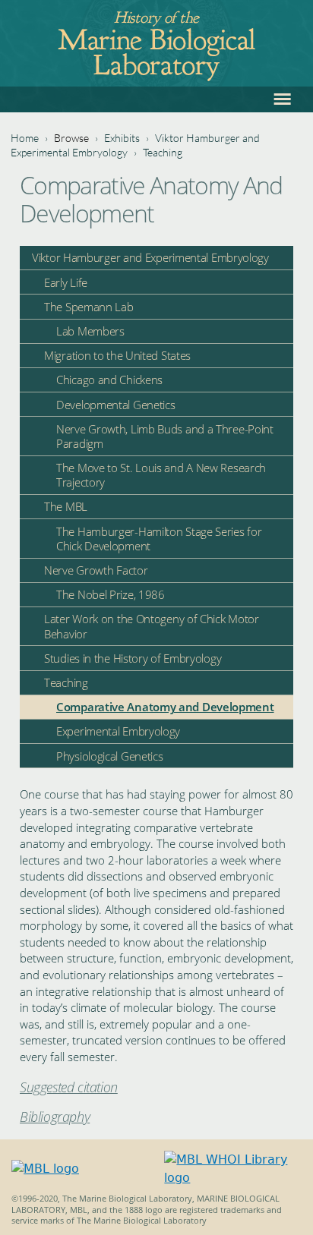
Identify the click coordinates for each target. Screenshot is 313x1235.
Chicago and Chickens (109, 379)
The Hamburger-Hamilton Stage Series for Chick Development (158, 538)
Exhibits (122, 137)
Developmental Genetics (115, 404)
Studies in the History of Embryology (132, 658)
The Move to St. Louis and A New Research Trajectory (161, 475)
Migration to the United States (117, 355)
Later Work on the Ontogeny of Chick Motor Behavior (151, 626)
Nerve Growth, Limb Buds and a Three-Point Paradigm (164, 436)
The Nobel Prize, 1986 (110, 594)
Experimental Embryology (118, 731)
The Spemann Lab (89, 306)
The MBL (65, 506)
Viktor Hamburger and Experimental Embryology (150, 257)
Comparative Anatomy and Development (165, 706)
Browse (71, 137)
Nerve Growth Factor (95, 570)
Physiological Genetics (109, 756)
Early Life (65, 282)
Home (25, 137)
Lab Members (90, 331)
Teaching (162, 152)
